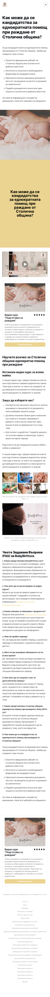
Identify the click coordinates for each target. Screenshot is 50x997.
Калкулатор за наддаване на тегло (25, 921)
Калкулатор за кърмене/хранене (25, 952)
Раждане (25, 908)
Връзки (25, 982)
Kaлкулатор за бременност (25, 925)
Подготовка (25, 918)
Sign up (25, 901)
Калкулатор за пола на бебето (25, 935)
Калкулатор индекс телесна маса (25, 962)
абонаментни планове (35, 614)
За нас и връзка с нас (25, 915)
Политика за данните (25, 942)
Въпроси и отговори (25, 911)
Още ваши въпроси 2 (25, 968)
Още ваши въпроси (25, 965)
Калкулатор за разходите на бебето (25, 948)
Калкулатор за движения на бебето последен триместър (25, 931)
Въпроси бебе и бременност (25, 958)
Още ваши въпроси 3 (25, 972)
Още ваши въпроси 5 (25, 978)
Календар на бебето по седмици (25, 945)
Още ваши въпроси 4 (25, 975)
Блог (25, 905)
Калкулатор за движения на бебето (25, 928)
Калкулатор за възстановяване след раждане (25, 955)
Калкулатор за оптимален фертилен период (25, 938)
